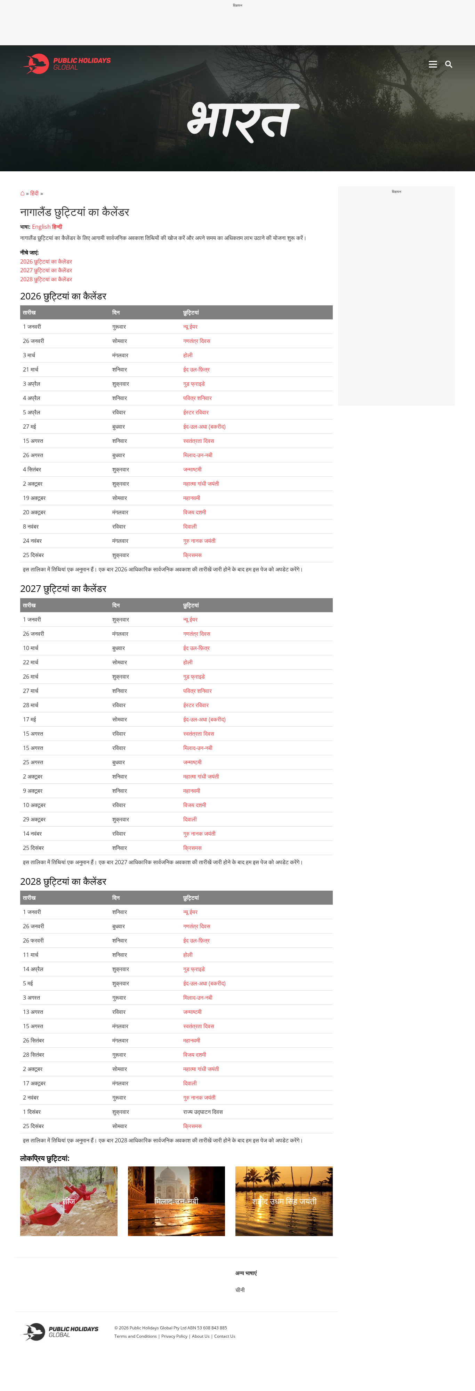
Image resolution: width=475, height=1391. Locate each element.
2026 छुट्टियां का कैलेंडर (46, 261)
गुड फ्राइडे (194, 384)
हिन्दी (57, 226)
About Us (201, 1336)
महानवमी (191, 498)
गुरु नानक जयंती (199, 541)
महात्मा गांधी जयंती (201, 483)
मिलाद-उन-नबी (197, 455)
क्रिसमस (192, 555)
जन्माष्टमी (192, 469)
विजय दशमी (194, 512)
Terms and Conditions (135, 1336)
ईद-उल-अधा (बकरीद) (204, 426)
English (41, 226)
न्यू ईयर (190, 326)
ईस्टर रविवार (196, 412)
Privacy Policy (174, 1336)
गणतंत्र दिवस (196, 341)
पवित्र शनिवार (197, 398)
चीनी (240, 1290)
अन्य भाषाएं (246, 1273)
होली (188, 355)
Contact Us (224, 1336)
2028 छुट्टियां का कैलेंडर (46, 279)
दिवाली (190, 526)
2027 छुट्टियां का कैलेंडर (46, 270)
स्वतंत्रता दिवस (198, 441)
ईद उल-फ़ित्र (196, 369)
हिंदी (34, 193)
